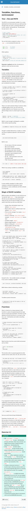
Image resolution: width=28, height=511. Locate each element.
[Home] (2, 7)
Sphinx (8, 507)
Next (23, 499)
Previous (6, 499)
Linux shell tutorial (14, 2)
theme (15, 507)
